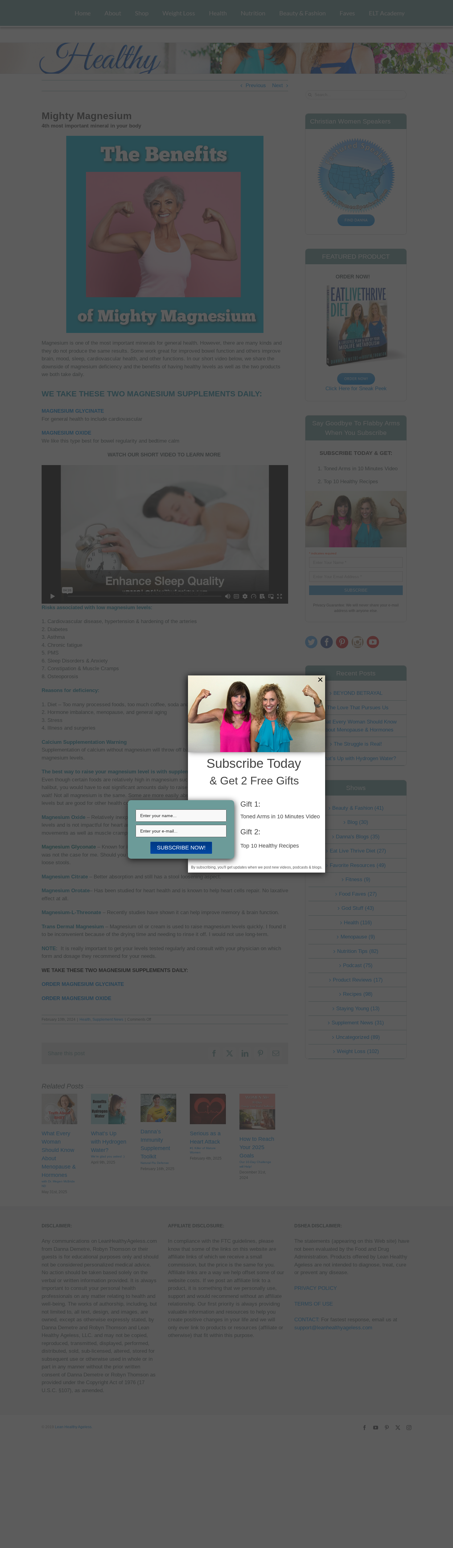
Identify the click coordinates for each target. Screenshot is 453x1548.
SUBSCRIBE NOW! (181, 848)
